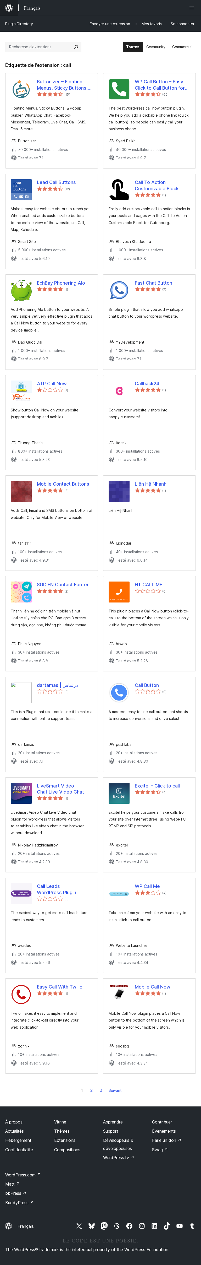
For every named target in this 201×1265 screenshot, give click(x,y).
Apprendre (113, 1122)
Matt (12, 1184)
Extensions (64, 1140)
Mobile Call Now (152, 987)
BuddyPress (19, 1202)
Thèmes (62, 1131)
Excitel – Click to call (157, 786)
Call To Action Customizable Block (157, 185)
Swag (160, 1149)
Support (110, 1131)
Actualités (14, 1131)
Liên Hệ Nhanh (150, 484)
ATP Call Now (52, 383)
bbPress (15, 1193)
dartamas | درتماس (57, 685)
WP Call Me (147, 886)
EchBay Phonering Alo (61, 283)
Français (26, 1226)
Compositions (67, 1149)
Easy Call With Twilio (59, 987)
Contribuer (162, 1122)
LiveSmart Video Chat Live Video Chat (60, 789)
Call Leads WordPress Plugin (56, 889)
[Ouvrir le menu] (192, 8)
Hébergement (18, 1140)
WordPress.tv (118, 1157)
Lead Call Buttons (56, 182)
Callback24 (147, 383)
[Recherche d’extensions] (76, 47)
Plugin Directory (19, 23)
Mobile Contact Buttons (63, 484)
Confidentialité (19, 1149)
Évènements (164, 1131)
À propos (14, 1122)
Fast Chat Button (153, 283)
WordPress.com (23, 1174)
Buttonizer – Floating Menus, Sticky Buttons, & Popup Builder (64, 85)
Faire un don (166, 1140)
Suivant (115, 1090)
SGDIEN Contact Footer (63, 584)
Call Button (147, 685)
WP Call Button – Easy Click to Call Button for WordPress (160, 85)
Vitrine (60, 1122)
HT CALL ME (148, 584)
